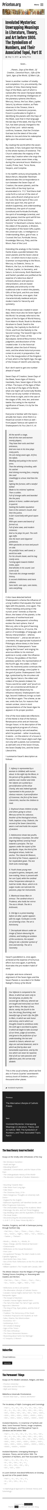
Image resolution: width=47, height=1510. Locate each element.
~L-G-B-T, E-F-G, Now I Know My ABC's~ (18, 1220)
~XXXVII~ (14, 1446)
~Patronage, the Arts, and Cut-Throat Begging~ (21, 1210)
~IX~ (5, 1410)
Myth (16, 1507)
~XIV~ (29, 1410)
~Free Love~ (7, 1251)
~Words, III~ (25, 1241)
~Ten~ (33, 1234)
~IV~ (21, 1408)
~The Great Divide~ (10, 1215)
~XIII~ (24, 1410)
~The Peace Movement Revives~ (15, 1333)
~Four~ (31, 1231)
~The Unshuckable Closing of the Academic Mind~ (22, 1207)
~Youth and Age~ (9, 1164)
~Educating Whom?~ (10, 1167)
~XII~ (19, 1410)
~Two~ (16, 1231)
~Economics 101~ (9, 1321)
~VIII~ (40, 1408)
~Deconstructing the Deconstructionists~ (18, 1218)
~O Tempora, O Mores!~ (12, 1338)
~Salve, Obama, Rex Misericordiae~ (16, 1318)
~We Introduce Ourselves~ (12, 1162)
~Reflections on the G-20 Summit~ (16, 1288)
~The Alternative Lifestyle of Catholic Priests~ (20, 1290)
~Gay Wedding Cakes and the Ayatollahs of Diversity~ (23, 1213)
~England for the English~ (12, 1200)
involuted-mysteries (15, 1088)
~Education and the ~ (14, 1386)
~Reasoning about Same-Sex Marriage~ (18, 1336)
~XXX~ (6, 1418)
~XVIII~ (12, 1413)
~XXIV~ (6, 1415)
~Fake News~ (7, 1190)
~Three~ (23, 1231)
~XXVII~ (26, 1415)
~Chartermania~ (8, 1246)
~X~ (9, 1410)
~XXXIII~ (26, 1418)
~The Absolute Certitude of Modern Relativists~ (21, 1177)
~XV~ (35, 1410)
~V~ (25, 1408)
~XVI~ (40, 1410)
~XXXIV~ (33, 1418)
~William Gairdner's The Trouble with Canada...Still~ (22, 1267)
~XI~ (14, 1410)
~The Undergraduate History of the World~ (19, 1174)
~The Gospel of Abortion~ (12, 1298)
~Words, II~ (15, 1241)
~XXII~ (34, 1413)
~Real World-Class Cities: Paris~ (14, 1259)
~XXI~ (29, 1413)
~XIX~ (18, 1413)
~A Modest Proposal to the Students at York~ (20, 1315)
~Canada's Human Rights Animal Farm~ (18, 1300)
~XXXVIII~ (22, 1446)
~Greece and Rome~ (28, 1396)
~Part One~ (8, 1231)
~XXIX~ (40, 1415)
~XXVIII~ (33, 1415)
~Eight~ (20, 1234)
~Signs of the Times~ (10, 1328)
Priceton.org (11, 4)
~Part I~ (6, 1408)
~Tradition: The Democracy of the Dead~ (18, 1313)
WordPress (28, 1504)
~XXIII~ (41, 1413)
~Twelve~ (7, 1236)
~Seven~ (12, 1234)
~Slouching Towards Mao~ (13, 1185)
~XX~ (24, 1413)
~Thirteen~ (16, 1236)
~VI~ (30, 1408)
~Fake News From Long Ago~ (14, 1187)
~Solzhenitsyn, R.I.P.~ (10, 1323)
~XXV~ (12, 1415)
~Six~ (5, 1234)
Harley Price (26, 57)
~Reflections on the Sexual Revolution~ (17, 1249)
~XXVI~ (19, 1415)
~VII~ (35, 1408)
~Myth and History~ (10, 1389)
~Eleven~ (40, 1234)
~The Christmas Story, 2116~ (13, 1192)
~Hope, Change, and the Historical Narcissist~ (20, 1244)
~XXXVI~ (6, 1446)
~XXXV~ (41, 1418)
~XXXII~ (19, 1418)
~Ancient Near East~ (10, 1396)
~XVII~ (6, 1413)
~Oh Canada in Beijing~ (11, 1326)
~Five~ (37, 1231)
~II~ (12, 1408)
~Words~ (6, 1241)
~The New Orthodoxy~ (11, 1331)
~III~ (17, 1408)
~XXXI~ (12, 1418)
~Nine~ (26, 1234)
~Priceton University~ (10, 1384)
